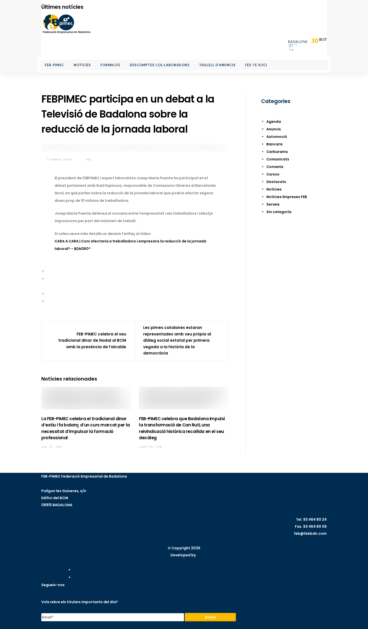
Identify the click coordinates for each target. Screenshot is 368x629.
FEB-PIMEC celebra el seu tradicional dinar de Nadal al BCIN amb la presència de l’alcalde (92, 340)
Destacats (276, 181)
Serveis (273, 204)
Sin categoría (278, 211)
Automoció (276, 136)
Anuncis (273, 129)
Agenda (273, 121)
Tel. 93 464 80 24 (311, 519)
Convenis (274, 166)
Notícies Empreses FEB (286, 196)
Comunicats (277, 159)
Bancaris (274, 144)
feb (88, 159)
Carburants (277, 151)
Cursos (272, 174)
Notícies (274, 189)
